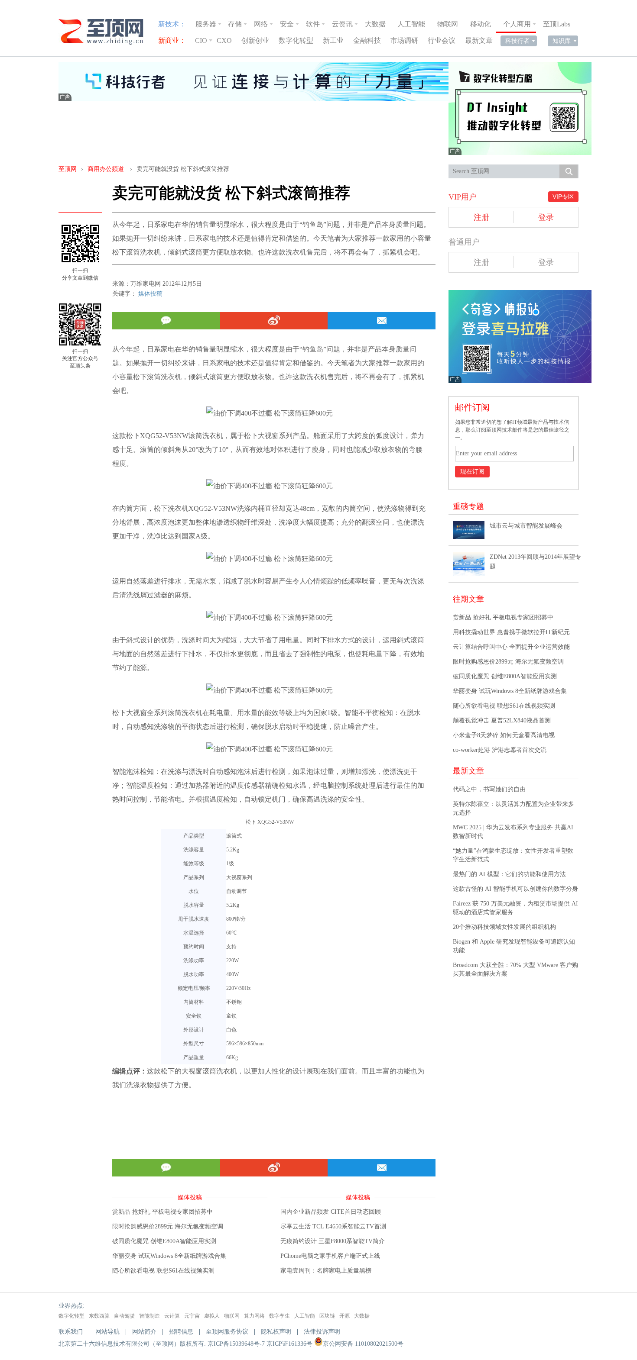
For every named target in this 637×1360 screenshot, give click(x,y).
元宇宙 (192, 1316)
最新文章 (479, 40)
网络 (261, 24)
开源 (344, 1316)
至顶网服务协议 (227, 1331)
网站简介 (144, 1331)
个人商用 (517, 24)
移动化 (480, 24)
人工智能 (411, 24)
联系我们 (70, 1331)
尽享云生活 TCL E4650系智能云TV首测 (333, 1226)
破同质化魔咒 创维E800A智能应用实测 (164, 1241)
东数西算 (99, 1316)
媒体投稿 (150, 293)
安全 (287, 24)
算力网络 (254, 1316)
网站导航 (107, 1331)
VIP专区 (563, 196)
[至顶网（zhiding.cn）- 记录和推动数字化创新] (104, 32)
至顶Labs (556, 24)
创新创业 (255, 40)
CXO (224, 40)
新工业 (333, 40)
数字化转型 (296, 40)
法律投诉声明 (322, 1331)
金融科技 (367, 40)
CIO (201, 40)
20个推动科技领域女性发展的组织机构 (504, 927)
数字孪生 (279, 1316)
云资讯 (342, 24)
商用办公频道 (106, 169)
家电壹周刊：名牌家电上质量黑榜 (325, 1270)
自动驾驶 (124, 1316)
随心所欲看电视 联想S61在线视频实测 (163, 1270)
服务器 (205, 24)
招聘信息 (181, 1331)
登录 (546, 217)
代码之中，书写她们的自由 (489, 789)
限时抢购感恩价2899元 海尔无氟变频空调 (167, 1226)
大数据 (375, 24)
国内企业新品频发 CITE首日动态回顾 (330, 1212)
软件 (313, 24)
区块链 (327, 1316)
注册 (481, 217)
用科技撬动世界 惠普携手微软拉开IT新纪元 (511, 632)
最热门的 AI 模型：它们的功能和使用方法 (509, 874)
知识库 (561, 40)
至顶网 (67, 169)
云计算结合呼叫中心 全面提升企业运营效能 (511, 647)
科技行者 (517, 40)
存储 (235, 24)
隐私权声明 (276, 1331)
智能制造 (149, 1316)
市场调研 (404, 40)
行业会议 (441, 40)
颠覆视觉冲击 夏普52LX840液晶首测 (502, 720)
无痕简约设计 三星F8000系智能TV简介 (332, 1241)
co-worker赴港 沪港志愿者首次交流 (499, 750)
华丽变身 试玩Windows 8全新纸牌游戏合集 (169, 1256)
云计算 (172, 1316)
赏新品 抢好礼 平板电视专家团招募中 (162, 1212)
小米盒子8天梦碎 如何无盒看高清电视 (504, 735)
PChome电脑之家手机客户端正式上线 (330, 1256)
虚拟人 (212, 1316)
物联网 (447, 24)
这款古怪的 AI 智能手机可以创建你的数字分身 (515, 889)
